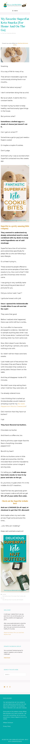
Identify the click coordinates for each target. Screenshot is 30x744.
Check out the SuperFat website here (15, 502)
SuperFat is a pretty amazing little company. (15, 227)
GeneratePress (17, 741)
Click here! (7, 657)
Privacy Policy (7, 726)
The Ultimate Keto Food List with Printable (12, 599)
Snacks (4, 594)
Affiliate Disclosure (8, 722)
